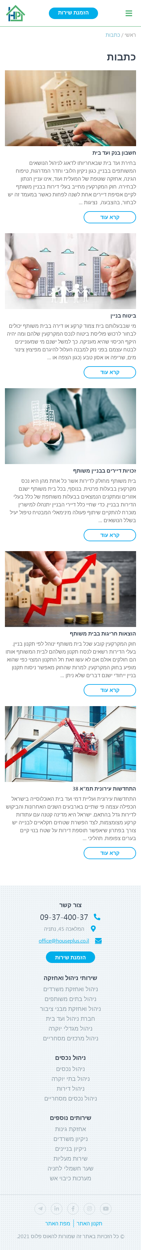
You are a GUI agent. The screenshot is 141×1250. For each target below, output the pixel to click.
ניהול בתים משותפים (70, 999)
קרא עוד (109, 216)
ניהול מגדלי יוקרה (70, 1028)
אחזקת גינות (70, 1129)
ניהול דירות (71, 1088)
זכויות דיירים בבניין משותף (104, 470)
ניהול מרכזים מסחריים (70, 1038)
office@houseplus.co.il (64, 940)
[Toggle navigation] (129, 13)
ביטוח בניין (123, 315)
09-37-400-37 (64, 916)
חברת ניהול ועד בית (70, 1018)
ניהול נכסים (70, 1069)
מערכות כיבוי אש (70, 1178)
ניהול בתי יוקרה (70, 1079)
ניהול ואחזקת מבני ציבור (70, 1009)
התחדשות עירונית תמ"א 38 (104, 788)
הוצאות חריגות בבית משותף (103, 633)
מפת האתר (57, 1223)
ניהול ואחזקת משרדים (70, 989)
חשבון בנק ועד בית (114, 152)
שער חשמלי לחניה (70, 1168)
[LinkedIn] (56, 1209)
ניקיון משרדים (70, 1139)
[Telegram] (40, 1209)
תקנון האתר (89, 1223)
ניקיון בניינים (70, 1148)
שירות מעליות (70, 1158)
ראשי (130, 34)
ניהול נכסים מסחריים (70, 1098)
